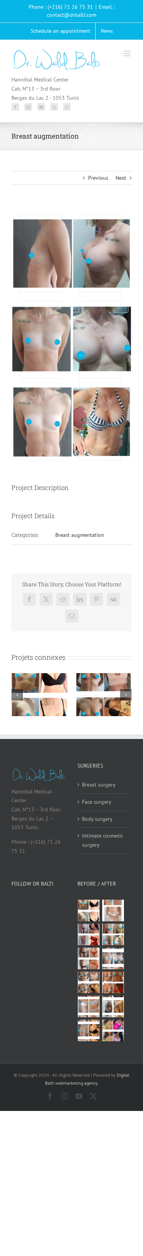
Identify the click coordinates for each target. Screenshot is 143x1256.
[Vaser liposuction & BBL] (88, 934)
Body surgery (97, 819)
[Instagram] (28, 107)
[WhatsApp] (67, 107)
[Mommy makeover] (113, 910)
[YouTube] (41, 107)
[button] (17, 695)
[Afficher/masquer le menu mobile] (128, 53)
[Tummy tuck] (88, 1006)
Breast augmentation (79, 534)
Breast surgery (99, 784)
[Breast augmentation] (88, 910)
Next (121, 177)
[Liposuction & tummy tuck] (88, 958)
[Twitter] (54, 107)
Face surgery (96, 801)
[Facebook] (15, 107)
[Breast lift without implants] (113, 934)
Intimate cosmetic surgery (102, 840)
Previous (98, 177)
